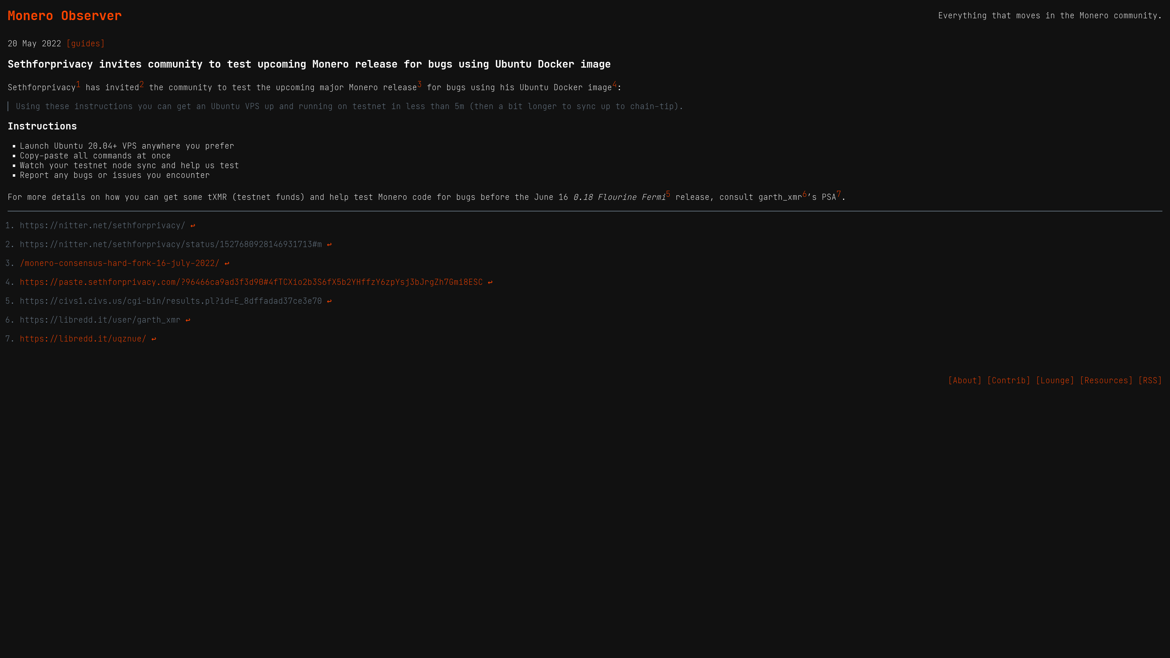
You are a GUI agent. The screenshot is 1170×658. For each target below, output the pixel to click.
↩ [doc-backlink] (192, 225)
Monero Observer (65, 15)
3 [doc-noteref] (419, 84)
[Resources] (1106, 380)
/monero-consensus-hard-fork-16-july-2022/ (120, 263)
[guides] (85, 43)
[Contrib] (1009, 380)
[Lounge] (1055, 380)
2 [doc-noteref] (141, 84)
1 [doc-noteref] (78, 84)
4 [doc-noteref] (614, 84)
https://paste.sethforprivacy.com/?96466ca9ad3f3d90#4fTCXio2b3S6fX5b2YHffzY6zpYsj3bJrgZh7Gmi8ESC (251, 282)
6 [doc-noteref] (804, 194)
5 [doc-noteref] (668, 194)
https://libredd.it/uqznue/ (83, 339)
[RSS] (1150, 380)
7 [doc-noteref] (838, 194)
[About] (965, 380)
